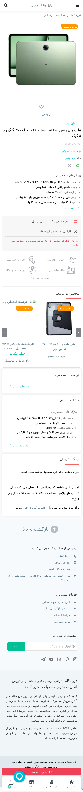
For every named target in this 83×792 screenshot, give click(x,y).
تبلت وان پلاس (73, 123)
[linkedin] (59, 659)
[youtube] (51, 659)
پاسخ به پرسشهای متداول (56, 602)
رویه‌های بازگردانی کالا (58, 608)
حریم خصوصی (62, 621)
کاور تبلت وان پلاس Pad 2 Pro (58, 343)
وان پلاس (47, 114)
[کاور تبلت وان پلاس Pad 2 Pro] (58, 319)
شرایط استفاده (62, 615)
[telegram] (44, 659)
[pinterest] (67, 659)
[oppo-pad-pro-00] (41, 60)
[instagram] (75, 659)
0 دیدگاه (65, 151)
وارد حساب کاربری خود (37, 507)
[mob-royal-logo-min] (41, 5)
